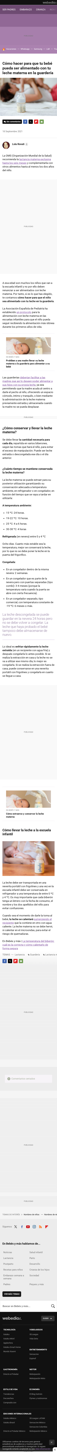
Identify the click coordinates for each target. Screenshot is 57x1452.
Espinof (32, 1358)
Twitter (31, 122)
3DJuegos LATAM (37, 1418)
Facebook (25, 122)
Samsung (38, 49)
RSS (40, 1226)
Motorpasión (34, 1374)
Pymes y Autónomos (38, 1398)
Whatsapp (25, 49)
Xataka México (9, 1418)
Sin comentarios (14, 121)
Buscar (53, 1306)
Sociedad (34, 1275)
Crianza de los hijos (39, 1269)
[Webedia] (50, 2)
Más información (43, 1449)
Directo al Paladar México (14, 1431)
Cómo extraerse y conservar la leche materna (25, 815)
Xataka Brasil (9, 1422)
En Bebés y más (12, 357)
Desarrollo (34, 1264)
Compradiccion (9, 1402)
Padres (6, 1284)
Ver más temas (11, 1294)
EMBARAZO (26, 9)
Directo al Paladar (11, 1374)
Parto (32, 1258)
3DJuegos (33, 1334)
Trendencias (8, 1394)
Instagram (34, 1226)
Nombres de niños (32, 1214)
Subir (45, 1318)
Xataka (6, 1334)
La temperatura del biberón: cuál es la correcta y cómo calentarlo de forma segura (28, 945)
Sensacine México (37, 1422)
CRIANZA (41, 9)
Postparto (8, 1264)
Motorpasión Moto (37, 1378)
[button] (19, 144)
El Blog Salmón (35, 1394)
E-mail (42, 122)
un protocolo (24, 312)
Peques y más (36, 1284)
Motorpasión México (38, 1431)
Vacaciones (11, 49)
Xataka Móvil (8, 1338)
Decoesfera (8, 1398)
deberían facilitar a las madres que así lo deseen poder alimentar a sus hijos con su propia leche (27, 381)
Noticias (7, 1252)
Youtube (28, 1226)
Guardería (35, 954)
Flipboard (36, 122)
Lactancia (20, 954)
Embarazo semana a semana (13, 1277)
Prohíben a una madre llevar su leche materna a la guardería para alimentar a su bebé (28, 363)
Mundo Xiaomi (9, 1351)
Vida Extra (33, 1338)
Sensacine (34, 1354)
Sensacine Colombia (38, 1427)
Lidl (48, 49)
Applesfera (8, 1343)
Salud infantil (36, 1252)
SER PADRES (9, 9)
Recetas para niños (13, 1269)
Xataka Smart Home (12, 1347)
